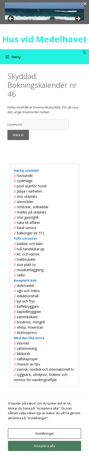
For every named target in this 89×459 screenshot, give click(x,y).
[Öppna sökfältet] (84, 52)
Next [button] (78, 19)
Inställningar (44, 433)
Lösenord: (15, 124)
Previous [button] (11, 19)
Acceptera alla (44, 446)
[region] (44, 11)
